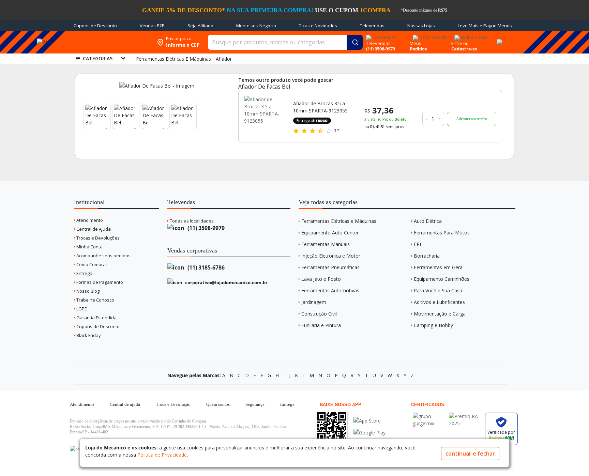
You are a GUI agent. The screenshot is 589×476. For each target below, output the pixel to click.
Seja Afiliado (200, 25)
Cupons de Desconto (95, 25)
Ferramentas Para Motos (442, 232)
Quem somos (218, 404)
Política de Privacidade (162, 454)
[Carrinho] (498, 38)
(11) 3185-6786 (205, 267)
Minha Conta (89, 247)
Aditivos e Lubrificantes (439, 302)
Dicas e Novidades (318, 25)
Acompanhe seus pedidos (103, 255)
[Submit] (355, 42)
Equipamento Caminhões (441, 279)
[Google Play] (369, 432)
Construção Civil (319, 313)
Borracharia (427, 255)
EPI (417, 244)
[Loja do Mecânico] (109, 42)
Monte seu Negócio (256, 25)
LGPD (81, 309)
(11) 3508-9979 (205, 228)
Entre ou (460, 43)
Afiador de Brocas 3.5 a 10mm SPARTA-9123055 (320, 107)
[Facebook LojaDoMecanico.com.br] (76, 448)
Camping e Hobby (433, 325)
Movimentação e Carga (440, 313)
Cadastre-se (464, 48)
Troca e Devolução (173, 404)
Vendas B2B (152, 25)
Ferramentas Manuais (325, 244)
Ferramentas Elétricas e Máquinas (338, 221)
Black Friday (88, 335)
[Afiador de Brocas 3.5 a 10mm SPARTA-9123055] (264, 116)
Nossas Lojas (421, 25)
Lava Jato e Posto (321, 279)
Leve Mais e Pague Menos (485, 25)
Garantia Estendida (96, 317)
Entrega (83, 273)
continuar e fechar (470, 453)
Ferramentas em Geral (439, 267)
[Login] (469, 35)
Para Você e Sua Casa (438, 290)
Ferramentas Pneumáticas (330, 267)
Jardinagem (313, 302)
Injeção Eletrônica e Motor (330, 255)
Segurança (255, 404)
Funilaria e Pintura (321, 325)
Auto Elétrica (428, 221)
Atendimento (89, 220)
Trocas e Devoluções (97, 238)
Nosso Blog (87, 291)
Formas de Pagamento (99, 282)
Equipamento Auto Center (330, 232)
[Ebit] (429, 416)
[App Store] (369, 420)
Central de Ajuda (93, 229)
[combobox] (285, 42)
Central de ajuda (125, 404)
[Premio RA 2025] (465, 416)
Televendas (372, 25)
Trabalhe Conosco (94, 300)
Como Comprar (91, 264)
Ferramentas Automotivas (330, 290)
